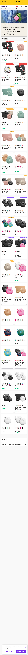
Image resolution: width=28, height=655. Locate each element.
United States (20, 651)
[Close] (25, 647)
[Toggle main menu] (26, 6)
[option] (2, 55)
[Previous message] (22, 2)
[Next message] (24, 2)
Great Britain (9, 651)
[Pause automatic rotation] (26, 2)
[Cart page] (21, 6)
